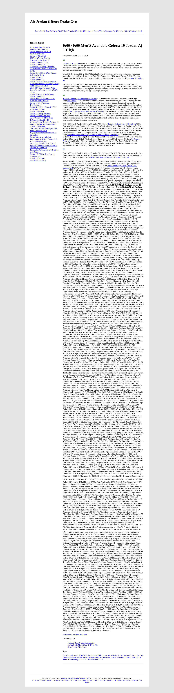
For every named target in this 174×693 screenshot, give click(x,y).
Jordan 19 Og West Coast (39, 103)
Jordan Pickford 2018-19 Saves (42, 94)
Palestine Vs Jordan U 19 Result (75, 634)
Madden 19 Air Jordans (39, 50)
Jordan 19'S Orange (37, 126)
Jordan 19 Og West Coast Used (130, 31)
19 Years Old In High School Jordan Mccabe (79, 99)
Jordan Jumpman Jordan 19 (40, 52)
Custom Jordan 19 (37, 54)
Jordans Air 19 (35, 156)
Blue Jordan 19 (36, 105)
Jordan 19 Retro (36, 77)
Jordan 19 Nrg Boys (37, 158)
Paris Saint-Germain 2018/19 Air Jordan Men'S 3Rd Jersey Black (87, 655)
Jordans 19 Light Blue (38, 148)
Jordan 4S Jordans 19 (85, 31)
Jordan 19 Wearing (37, 111)
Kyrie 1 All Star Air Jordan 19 (43, 680)
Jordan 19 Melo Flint (38, 56)
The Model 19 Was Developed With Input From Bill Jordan (43, 129)
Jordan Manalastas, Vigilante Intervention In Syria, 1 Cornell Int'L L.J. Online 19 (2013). (44, 139)
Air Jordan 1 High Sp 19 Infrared (42, 67)
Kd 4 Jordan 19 (104, 657)
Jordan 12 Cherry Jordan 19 (40, 114)
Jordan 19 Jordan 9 (37, 96)
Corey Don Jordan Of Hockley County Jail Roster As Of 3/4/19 (44, 85)
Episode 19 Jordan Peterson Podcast (43, 146)
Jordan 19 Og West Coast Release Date (75, 678)
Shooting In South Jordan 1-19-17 (43, 143)
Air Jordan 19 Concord (71, 64)
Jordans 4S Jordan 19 (38, 161)
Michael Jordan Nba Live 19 (87, 657)
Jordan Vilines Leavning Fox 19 (106, 31)
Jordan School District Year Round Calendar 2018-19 (43, 74)
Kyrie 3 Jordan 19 (70, 31)
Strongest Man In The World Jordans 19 (88, 659)
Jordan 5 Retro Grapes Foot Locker (81, 643)
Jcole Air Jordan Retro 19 (39, 60)
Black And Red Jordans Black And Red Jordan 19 (110, 157)
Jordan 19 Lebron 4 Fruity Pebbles (43, 82)
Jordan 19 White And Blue (40, 116)
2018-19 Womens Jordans (40, 58)
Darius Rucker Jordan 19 (121, 655)
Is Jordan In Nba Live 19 (39, 120)
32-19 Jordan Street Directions (41, 118)
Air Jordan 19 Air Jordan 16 (114, 680)
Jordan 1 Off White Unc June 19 (42, 154)
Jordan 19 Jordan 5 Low (39, 62)
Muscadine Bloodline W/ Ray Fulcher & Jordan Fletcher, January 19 (92, 135)
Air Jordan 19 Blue (37, 109)
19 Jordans (34, 135)
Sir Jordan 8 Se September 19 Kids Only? (121, 124)
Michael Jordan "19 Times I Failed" (43, 124)
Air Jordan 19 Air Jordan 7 (94, 680)
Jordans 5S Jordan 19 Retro (120, 657)
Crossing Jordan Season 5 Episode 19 (44, 122)
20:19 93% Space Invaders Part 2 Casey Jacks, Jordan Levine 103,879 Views (44, 90)
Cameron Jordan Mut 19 (39, 101)
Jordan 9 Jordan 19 (37, 79)
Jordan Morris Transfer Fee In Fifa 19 (49, 31)
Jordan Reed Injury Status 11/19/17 (43, 107)
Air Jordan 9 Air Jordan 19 (40, 47)
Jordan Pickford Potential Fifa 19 (42, 99)
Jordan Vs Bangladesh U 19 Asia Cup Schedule (85, 111)
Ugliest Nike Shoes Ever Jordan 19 (43, 133)
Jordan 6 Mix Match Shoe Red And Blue (83, 645)
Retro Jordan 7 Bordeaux (77, 647)
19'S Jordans (71, 101)
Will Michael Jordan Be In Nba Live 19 (69, 680)
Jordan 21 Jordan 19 (37, 64)
